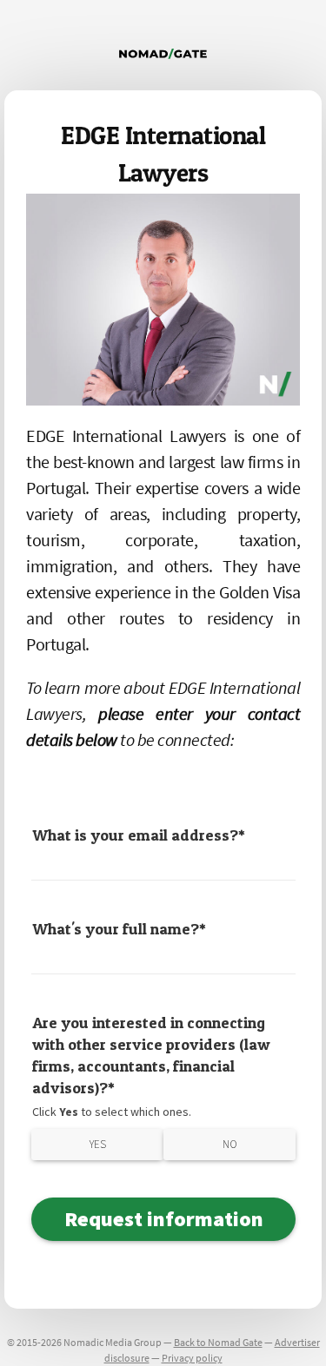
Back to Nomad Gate (218, 1342)
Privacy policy (192, 1357)
